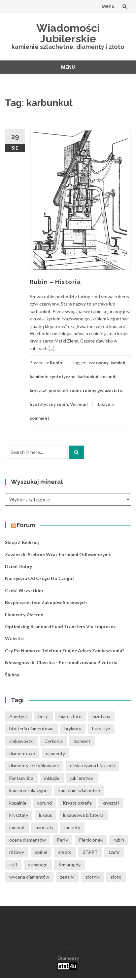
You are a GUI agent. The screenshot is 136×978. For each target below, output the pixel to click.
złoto (116, 877)
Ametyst (18, 716)
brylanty (72, 728)
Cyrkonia (54, 741)
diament (82, 741)
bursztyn (101, 728)
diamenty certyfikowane (34, 765)
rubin (75, 390)
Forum (26, 525)
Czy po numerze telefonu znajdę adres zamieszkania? (64, 650)
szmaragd (38, 864)
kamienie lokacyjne (28, 790)
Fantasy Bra (21, 778)
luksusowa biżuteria (83, 815)
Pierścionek (91, 840)
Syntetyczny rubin (49, 404)
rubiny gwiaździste (102, 390)
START (90, 852)
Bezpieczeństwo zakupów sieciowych (46, 602)
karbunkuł (88, 376)
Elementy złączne (24, 614)
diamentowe (22, 753)
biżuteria (101, 716)
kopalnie (17, 803)
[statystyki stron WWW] (67, 965)
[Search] (76, 452)
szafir (114, 852)
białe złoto (70, 716)
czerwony (98, 362)
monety (72, 827)
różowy (16, 852)
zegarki (67, 877)
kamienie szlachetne (79, 790)
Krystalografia (77, 803)
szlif (13, 864)
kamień (118, 362)
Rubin (56, 362)
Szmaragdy (69, 864)
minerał (17, 827)
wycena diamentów (29, 877)
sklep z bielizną (22, 542)
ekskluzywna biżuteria (92, 765)
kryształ (38, 390)
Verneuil (79, 404)
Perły (62, 840)
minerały (44, 827)
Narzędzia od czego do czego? (39, 578)
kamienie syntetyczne (53, 376)
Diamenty (68, 958)
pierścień (58, 390)
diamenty (55, 753)
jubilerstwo (81, 778)
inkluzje (51, 778)
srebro (65, 852)
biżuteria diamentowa (31, 728)
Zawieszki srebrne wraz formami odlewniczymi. (58, 554)
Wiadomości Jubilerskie (68, 33)
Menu (108, 6)
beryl (43, 716)
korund (107, 376)
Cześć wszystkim (24, 590)
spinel (41, 852)
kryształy (18, 815)
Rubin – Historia (55, 281)
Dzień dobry (18, 566)
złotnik (92, 877)
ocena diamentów (27, 840)
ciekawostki (21, 741)
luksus (45, 815)
